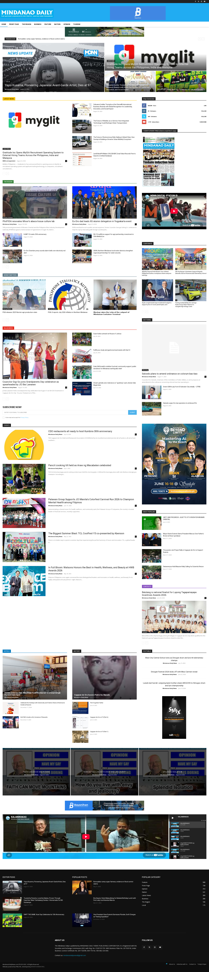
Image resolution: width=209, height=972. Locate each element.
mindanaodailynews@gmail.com (74, 955)
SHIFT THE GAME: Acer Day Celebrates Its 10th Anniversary (44, 914)
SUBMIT (132, 412)
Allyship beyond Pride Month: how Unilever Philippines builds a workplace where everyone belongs (156, 273)
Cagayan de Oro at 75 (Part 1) (99, 731)
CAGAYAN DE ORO (78, 217)
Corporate (145, 269)
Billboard (5, 378)
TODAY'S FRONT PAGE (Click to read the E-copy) (159, 131)
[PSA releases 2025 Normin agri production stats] (24, 295)
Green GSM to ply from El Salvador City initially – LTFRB (181, 387)
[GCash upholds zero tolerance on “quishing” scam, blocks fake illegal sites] (82, 388)
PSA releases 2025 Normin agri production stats (20, 312)
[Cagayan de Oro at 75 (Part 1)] (80, 737)
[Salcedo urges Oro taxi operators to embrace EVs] (151, 409)
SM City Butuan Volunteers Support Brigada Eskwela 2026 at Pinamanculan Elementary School (190, 272)
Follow (203, 111)
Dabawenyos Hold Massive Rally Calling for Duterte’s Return (183, 566)
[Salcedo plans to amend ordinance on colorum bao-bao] (174, 347)
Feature (8, 81)
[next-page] (7, 173)
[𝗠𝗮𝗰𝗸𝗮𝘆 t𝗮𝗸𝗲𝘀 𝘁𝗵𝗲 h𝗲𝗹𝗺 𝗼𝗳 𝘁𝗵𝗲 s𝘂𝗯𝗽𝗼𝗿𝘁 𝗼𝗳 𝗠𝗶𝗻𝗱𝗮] (115, 295)
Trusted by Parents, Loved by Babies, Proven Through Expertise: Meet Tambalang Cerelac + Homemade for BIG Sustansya (43, 900)
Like (205, 105)
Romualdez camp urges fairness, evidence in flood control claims (41, 39)
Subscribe (203, 122)
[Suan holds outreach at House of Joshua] (82, 339)
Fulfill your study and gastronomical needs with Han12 (111, 350)
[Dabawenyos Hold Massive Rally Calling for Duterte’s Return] (151, 572)
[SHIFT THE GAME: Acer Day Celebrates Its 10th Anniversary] (181, 81)
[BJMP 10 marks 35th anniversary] (12, 240)
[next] (203, 39)
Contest (145, 632)
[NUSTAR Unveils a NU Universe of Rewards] (11, 722)
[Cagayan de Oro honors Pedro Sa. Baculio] (104, 678)
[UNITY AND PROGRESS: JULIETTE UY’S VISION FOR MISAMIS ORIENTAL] (151, 523)
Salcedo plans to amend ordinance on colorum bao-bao (169, 373)
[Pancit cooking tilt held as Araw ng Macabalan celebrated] (24, 479)
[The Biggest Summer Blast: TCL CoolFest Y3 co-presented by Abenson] (24, 547)
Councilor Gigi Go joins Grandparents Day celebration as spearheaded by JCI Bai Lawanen (31, 383)
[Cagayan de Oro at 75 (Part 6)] (80, 722)
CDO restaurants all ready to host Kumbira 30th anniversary (80, 431)
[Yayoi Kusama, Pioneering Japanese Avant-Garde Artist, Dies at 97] (53, 67)
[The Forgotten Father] (80, 708)
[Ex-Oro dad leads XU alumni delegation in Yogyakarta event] (104, 202)
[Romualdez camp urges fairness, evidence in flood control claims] (82, 887)
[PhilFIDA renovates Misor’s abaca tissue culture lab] (35, 202)
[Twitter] (198, 1)
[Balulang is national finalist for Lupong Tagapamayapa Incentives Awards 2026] (174, 617)
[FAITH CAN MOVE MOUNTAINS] (36, 771)
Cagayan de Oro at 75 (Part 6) (99, 717)
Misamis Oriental (8, 217)
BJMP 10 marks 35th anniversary (35, 234)
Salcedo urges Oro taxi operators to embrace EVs (180, 403)
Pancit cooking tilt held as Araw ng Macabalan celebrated (79, 465)
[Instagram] (201, 1)
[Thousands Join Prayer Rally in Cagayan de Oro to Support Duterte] (151, 556)
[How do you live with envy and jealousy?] (104, 771)
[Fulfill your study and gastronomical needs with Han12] (82, 355)
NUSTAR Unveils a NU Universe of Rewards (33, 717)
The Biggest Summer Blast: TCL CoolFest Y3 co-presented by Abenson (86, 533)
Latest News (111, 61)
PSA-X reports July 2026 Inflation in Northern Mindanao (68, 312)
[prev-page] (4, 173)
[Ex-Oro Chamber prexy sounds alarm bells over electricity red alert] (12, 256)
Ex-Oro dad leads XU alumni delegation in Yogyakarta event (101, 221)
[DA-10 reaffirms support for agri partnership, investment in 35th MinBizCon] (82, 240)
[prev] (199, 39)
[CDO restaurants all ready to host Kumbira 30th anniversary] (24, 445)
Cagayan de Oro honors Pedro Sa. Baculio (92, 695)
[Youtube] (204, 1)
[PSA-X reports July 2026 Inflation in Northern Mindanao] (69, 295)
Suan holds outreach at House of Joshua (107, 334)
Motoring (145, 370)
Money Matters (7, 309)
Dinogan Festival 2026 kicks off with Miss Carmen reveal (174, 672)
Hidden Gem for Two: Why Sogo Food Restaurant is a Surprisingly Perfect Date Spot (32, 694)
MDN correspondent (9, 161)
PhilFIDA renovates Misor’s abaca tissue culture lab (29, 221)
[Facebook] (195, 1)
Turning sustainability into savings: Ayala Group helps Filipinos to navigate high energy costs (186, 304)
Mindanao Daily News (10, 224)
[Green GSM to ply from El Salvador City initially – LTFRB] (151, 392)
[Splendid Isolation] (172, 771)
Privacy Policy (24, 417)
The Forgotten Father (96, 703)
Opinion (36, 768)
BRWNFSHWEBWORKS (37, 967)
